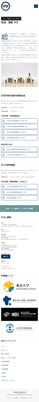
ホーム (4, 18)
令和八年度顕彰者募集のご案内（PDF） (16, 186)
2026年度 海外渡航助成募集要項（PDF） (16, 126)
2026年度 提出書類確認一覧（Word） (15, 132)
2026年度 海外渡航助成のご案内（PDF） (16, 121)
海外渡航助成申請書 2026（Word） (15, 138)
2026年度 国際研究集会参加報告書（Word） (17, 149)
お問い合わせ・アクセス (26, 398)
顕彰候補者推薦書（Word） (13, 198)
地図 (5, 256)
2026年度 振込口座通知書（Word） (15, 155)
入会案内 (16, 398)
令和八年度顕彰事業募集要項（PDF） (15, 192)
